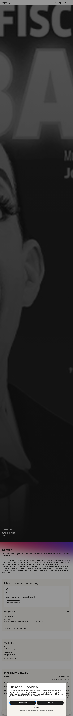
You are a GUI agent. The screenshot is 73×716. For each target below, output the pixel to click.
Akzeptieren (22, 703)
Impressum (34, 710)
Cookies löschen (25, 710)
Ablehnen (50, 703)
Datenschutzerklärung (46, 710)
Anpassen (36, 707)
